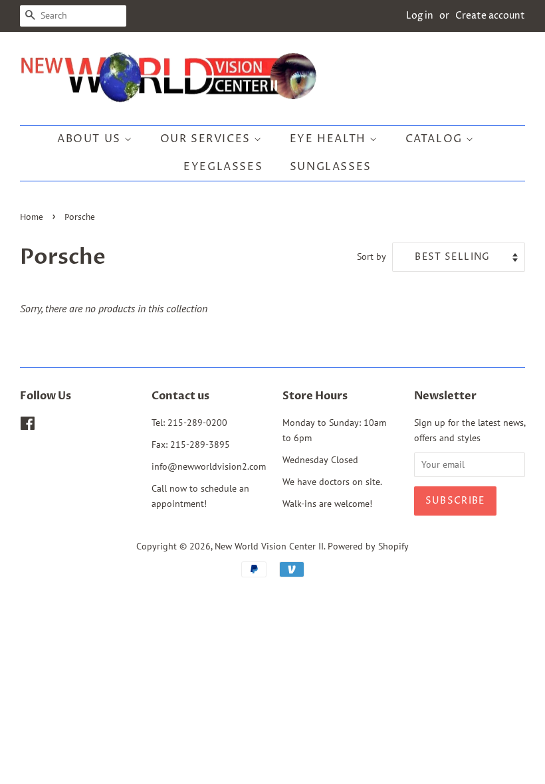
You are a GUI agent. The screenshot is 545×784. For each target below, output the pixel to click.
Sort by (371, 256)
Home (31, 217)
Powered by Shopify (368, 546)
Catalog (436, 139)
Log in (419, 15)
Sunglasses (331, 166)
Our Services (207, 139)
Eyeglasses (223, 166)
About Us (90, 139)
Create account (490, 15)
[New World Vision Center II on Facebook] (27, 426)
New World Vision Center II (269, 546)
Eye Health (330, 139)
